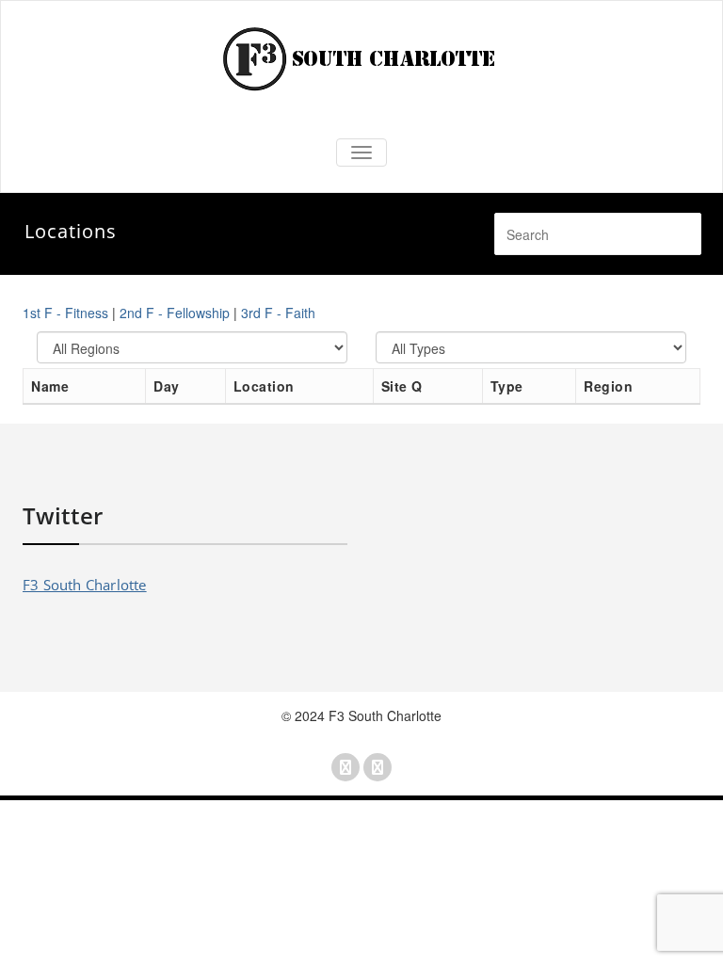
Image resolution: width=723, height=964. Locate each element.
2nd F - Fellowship (175, 312)
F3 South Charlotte (85, 584)
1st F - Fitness (65, 312)
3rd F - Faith (278, 312)
